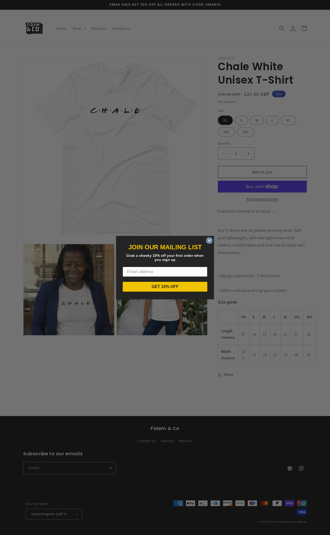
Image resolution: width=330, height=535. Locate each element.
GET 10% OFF (165, 286)
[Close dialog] (209, 240)
